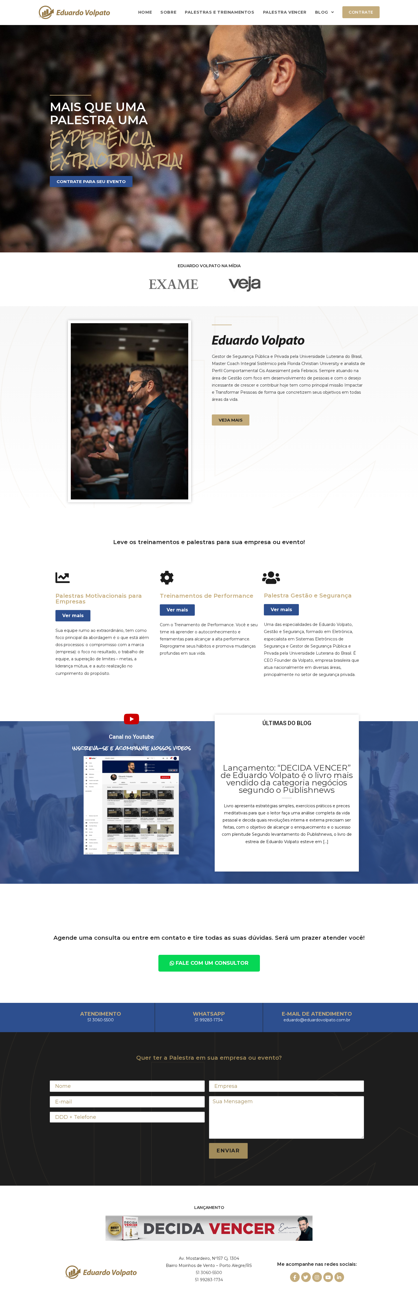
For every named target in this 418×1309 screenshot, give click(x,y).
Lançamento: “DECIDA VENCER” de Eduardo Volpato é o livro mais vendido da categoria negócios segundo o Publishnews (287, 779)
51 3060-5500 (209, 1272)
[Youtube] (328, 1277)
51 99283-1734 (209, 1279)
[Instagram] (317, 1277)
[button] (91, 181)
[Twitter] (306, 1277)
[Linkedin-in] (339, 1277)
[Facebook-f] (295, 1277)
